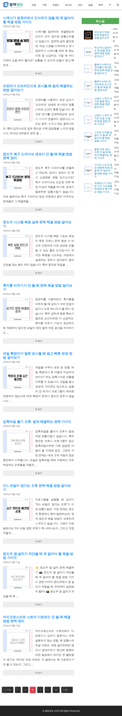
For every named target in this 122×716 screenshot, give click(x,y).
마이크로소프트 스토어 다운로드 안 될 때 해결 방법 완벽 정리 (37, 619)
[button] (118, 4)
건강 (80, 4)
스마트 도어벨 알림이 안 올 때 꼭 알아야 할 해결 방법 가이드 (103, 136)
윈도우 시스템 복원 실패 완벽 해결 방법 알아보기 (37, 224)
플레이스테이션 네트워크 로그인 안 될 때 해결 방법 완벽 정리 (103, 85)
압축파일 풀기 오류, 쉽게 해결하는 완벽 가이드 (37, 421)
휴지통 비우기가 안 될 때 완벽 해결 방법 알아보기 (37, 287)
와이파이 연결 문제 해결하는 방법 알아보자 (101, 35)
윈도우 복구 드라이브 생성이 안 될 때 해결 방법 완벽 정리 (37, 156)
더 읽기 (38, 73)
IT (110, 4)
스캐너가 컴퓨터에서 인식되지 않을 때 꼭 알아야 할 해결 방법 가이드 (38, 19)
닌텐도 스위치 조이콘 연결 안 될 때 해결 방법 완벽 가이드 (103, 119)
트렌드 (56, 4)
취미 (101, 4)
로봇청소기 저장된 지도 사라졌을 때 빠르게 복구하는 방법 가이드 (103, 187)
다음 (67, 689)
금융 (90, 4)
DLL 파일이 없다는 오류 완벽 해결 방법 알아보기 (37, 487)
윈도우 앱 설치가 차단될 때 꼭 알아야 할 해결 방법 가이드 (38, 555)
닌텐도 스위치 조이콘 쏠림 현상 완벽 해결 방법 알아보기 (103, 103)
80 (56, 690)
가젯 (44, 4)
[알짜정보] (13, 5)
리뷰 (34, 4)
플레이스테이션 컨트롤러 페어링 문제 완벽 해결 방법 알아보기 (103, 69)
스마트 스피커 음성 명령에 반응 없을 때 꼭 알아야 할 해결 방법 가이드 (103, 170)
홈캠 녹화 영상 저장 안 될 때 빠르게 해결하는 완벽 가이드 (103, 153)
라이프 (68, 4)
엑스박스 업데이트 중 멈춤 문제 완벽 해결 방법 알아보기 (103, 52)
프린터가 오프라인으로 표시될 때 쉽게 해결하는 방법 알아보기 (38, 87)
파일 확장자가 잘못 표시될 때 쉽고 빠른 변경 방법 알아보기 (37, 355)
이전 (7, 689)
